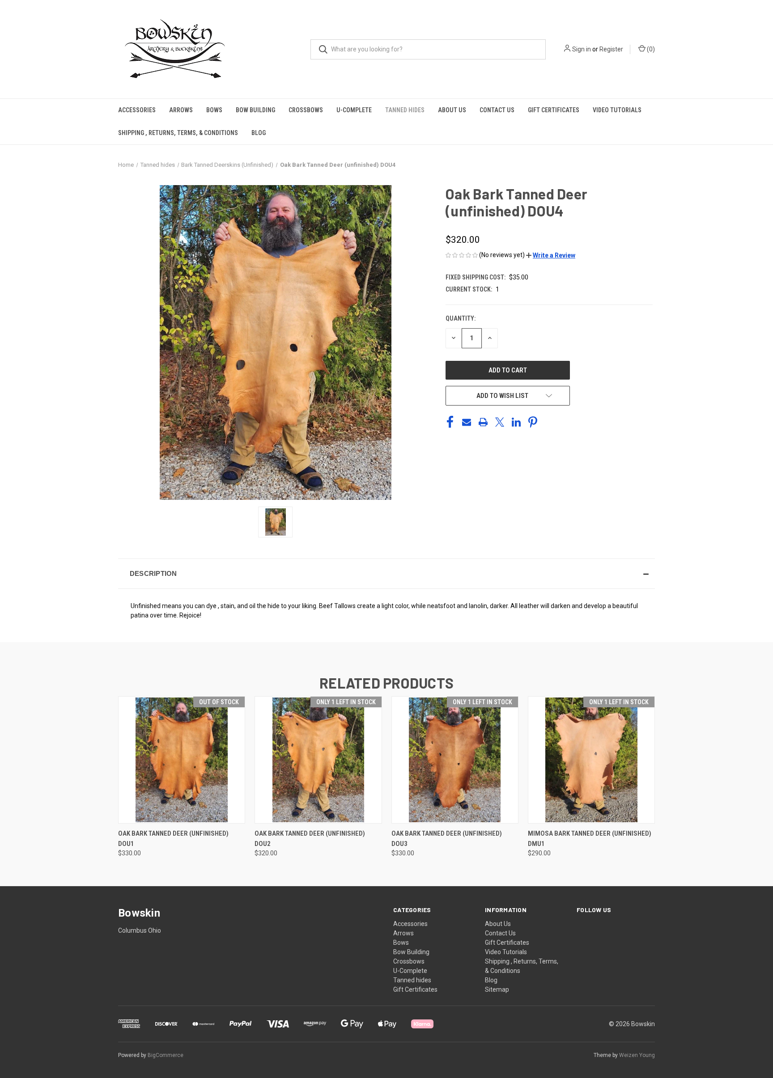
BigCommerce (165, 1055)
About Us (452, 110)
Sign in (581, 49)
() (650, 49)
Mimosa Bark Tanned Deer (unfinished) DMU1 (589, 838)
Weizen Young (637, 1055)
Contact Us (497, 110)
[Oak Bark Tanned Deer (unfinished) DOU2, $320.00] (318, 760)
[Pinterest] (532, 422)
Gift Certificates (553, 110)
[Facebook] (450, 422)
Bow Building (255, 110)
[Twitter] (499, 422)
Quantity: (461, 318)
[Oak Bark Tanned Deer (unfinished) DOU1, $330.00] (181, 760)
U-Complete (354, 110)
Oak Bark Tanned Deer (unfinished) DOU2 (310, 838)
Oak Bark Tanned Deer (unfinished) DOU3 (446, 838)
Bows (214, 110)
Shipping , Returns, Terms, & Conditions (178, 132)
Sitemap (497, 989)
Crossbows (306, 110)
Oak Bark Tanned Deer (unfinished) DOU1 (173, 838)
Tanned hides (405, 110)
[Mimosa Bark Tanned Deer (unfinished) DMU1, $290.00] (591, 760)
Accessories (137, 110)
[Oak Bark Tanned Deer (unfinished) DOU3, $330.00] (455, 760)
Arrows (181, 110)
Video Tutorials (617, 110)
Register (611, 49)
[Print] (483, 422)
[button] (550, 255)
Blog (258, 132)
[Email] (466, 422)
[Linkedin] (516, 422)
